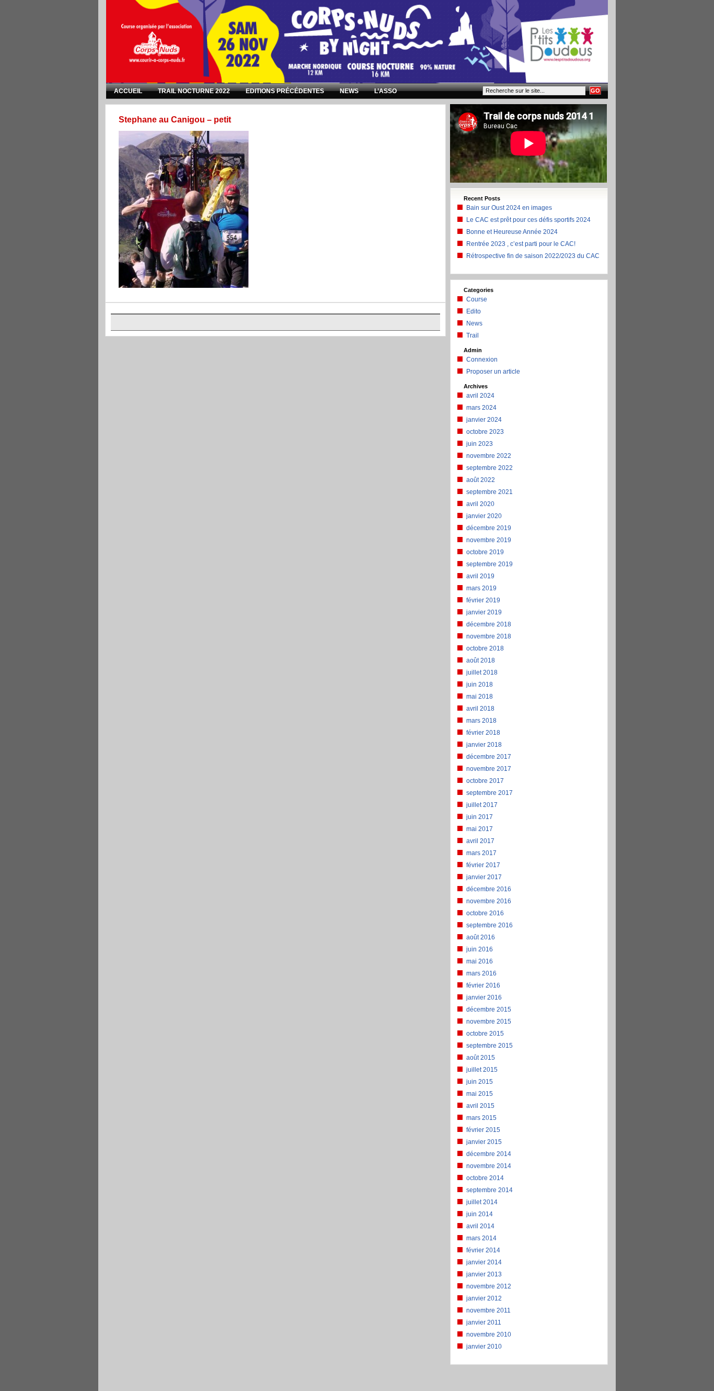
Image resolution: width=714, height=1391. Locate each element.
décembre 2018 (488, 624)
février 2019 (483, 600)
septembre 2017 (489, 793)
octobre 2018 (485, 648)
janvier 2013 (484, 1274)
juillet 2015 (482, 1069)
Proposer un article (493, 371)
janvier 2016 (484, 997)
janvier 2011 (483, 1322)
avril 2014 (480, 1226)
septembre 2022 (489, 468)
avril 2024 (480, 395)
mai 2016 (479, 961)
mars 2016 (481, 973)
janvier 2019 (484, 612)
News (349, 91)
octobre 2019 (485, 552)
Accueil (128, 91)
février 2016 (483, 985)
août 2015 (480, 1057)
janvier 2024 (484, 419)
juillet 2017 (482, 805)
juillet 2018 (482, 672)
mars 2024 (481, 407)
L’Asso (385, 91)
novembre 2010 (488, 1334)
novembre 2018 (488, 636)
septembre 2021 (489, 492)
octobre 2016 (485, 913)
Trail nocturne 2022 (194, 91)
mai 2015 (479, 1093)
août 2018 (480, 660)
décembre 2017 (488, 756)
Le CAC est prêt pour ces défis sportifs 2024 (528, 219)
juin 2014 (479, 1214)
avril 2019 (480, 576)
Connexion (482, 359)
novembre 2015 (488, 1021)
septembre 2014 (489, 1190)
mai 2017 (479, 829)
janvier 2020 (484, 516)
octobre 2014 (485, 1178)
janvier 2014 (484, 1262)
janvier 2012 (484, 1298)
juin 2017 (479, 817)
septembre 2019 (489, 564)
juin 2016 (479, 949)
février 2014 (483, 1250)
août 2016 (480, 937)
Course (476, 299)
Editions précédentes (285, 91)
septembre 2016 (489, 925)
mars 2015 (481, 1117)
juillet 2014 (482, 1202)
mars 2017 (481, 853)
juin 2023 (479, 443)
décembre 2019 (488, 528)
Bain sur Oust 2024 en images (509, 207)
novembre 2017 (488, 768)
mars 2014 (481, 1238)
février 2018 (483, 732)
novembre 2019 (488, 540)
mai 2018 (479, 696)
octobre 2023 (485, 431)
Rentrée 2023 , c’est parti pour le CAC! (520, 244)
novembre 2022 (488, 455)
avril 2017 (480, 841)
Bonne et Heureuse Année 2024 (512, 231)
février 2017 (483, 865)
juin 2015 (479, 1081)
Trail (472, 335)
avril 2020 (480, 504)
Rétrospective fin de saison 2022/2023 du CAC (533, 256)
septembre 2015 (489, 1045)
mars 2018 (481, 720)
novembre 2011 (488, 1310)
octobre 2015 (485, 1033)
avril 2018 (480, 708)
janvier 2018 (484, 744)
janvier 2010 (484, 1346)
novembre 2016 (488, 901)
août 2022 (480, 480)
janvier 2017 (484, 877)
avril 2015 (480, 1105)
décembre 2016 (488, 889)
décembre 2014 (488, 1154)
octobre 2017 (485, 780)
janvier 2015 (484, 1142)
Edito (473, 311)
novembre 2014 (488, 1166)
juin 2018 (479, 684)
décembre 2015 (488, 1009)
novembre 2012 (488, 1286)
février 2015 (483, 1130)
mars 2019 (481, 588)
